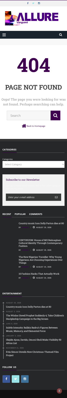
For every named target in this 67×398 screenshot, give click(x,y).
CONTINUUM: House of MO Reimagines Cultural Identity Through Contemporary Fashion (31, 45)
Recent (6, 214)
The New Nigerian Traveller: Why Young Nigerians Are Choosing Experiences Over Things (41, 259)
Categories (7, 159)
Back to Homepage (36, 126)
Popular (20, 214)
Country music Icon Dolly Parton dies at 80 (23, 40)
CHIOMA (25, 227)
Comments (35, 214)
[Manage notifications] (59, 390)
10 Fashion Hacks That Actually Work (39, 273)
